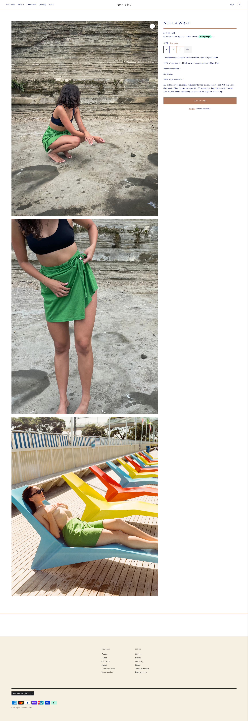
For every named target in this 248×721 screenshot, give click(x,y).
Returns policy (107, 672)
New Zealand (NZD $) (22, 693)
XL (187, 49)
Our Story (42, 5)
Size (165, 43)
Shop (20, 5)
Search (104, 658)
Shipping (192, 109)
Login (232, 4)
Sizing (104, 665)
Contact (104, 654)
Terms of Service (108, 669)
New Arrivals (10, 5)
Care (50, 5)
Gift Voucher (31, 5)
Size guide (174, 43)
